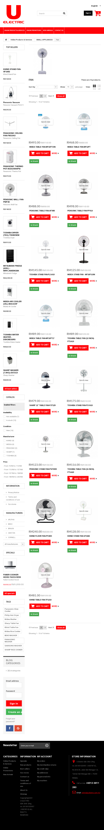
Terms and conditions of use (25, 783)
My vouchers (42, 781)
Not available (12, 417)
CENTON (11, 533)
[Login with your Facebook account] (9, 728)
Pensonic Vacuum (11, 102)
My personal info (43, 777)
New (9, 430)
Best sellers (25, 769)
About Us (23, 790)
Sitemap (23, 794)
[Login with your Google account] (18, 728)
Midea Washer (11, 619)
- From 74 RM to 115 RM (12, 466)
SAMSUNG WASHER (13, 646)
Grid (94, 89)
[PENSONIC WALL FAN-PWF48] (10, 190)
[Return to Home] (6, 39)
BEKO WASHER (11, 635)
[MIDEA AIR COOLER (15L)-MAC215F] (10, 291)
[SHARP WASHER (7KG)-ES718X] (10, 360)
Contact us (24, 777)
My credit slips (43, 769)
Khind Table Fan (11, 627)
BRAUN (11, 528)
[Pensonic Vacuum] (10, 92)
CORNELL (12, 537)
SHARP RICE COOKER (13, 650)
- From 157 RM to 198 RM (13, 473)
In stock (11, 420)
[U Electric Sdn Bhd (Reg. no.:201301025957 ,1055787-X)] (18, 14)
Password (10, 691)
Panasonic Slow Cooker (11, 610)
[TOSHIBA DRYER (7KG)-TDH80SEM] (10, 223)
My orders (41, 761)
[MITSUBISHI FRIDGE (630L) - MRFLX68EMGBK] (10, 256)
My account (44, 756)
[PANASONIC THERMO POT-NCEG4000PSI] (10, 156)
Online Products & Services (21, 40)
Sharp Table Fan (12, 623)
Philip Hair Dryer (12, 615)
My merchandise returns (46, 765)
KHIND (10, 441)
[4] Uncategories (14, 671)
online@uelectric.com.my (91, 793)
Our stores (12, 504)
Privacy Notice (13, 492)
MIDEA (10, 444)
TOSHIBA (11, 456)
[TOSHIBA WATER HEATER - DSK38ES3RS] (10, 325)
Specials (10, 553)
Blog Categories (13, 662)
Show (62, 87)
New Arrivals (8, 775)
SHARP (10, 452)
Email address (12, 681)
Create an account (15, 712)
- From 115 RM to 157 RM (13, 470)
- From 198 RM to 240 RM (13, 477)
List (99, 89)
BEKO (10, 524)
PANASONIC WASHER (10, 640)
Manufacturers (14, 513)
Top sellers (12, 47)
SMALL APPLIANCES (44, 40)
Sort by (32, 87)
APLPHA (11, 520)
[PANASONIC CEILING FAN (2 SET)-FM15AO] (10, 123)
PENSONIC (11, 448)
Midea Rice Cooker (12, 631)
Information (13, 486)
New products (25, 765)
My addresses (42, 773)
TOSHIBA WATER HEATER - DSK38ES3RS (11, 337)
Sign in (88, 13)
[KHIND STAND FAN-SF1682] (10, 59)
